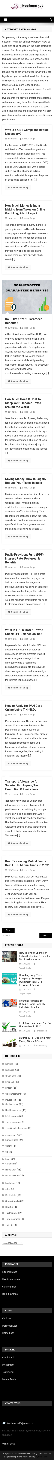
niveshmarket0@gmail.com (20, 1423)
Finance (9, 1082)
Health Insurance (13, 1110)
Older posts (10, 930)
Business (9, 1070)
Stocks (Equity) (12, 1201)
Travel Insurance (13, 1122)
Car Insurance (11, 1104)
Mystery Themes (43, 1457)
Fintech (8, 1088)
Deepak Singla (28, 138)
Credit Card (10, 1076)
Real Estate (10, 1195)
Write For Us (8, 1443)
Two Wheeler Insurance (16, 1128)
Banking (9, 1064)
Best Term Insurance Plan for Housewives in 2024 (35, 1025)
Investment (10, 1135)
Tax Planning (11, 1213)
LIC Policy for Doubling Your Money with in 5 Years (35, 1039)
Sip (6, 1152)
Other (8, 1146)
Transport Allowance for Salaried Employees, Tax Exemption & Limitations (22, 785)
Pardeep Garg (41, 1031)
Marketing (10, 1183)
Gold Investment (13, 1094)
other (7, 1189)
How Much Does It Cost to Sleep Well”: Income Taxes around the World (23, 403)
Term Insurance (12, 1219)
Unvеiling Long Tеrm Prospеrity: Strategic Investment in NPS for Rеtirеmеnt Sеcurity (31, 980)
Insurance (10, 1100)
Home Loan (10, 1170)
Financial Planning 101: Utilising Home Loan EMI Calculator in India (32, 1004)
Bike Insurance (10, 1293)
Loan (7, 1159)
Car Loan (9, 1164)
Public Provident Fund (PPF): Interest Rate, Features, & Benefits (24, 558)
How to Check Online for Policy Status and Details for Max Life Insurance (35, 956)
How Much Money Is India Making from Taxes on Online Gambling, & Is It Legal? (25, 209)
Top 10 (8, 1225)
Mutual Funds (11, 1140)
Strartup (9, 1207)
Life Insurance (12, 1116)
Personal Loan (12, 1175)
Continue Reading (19, 187)
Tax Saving (8, 1372)
